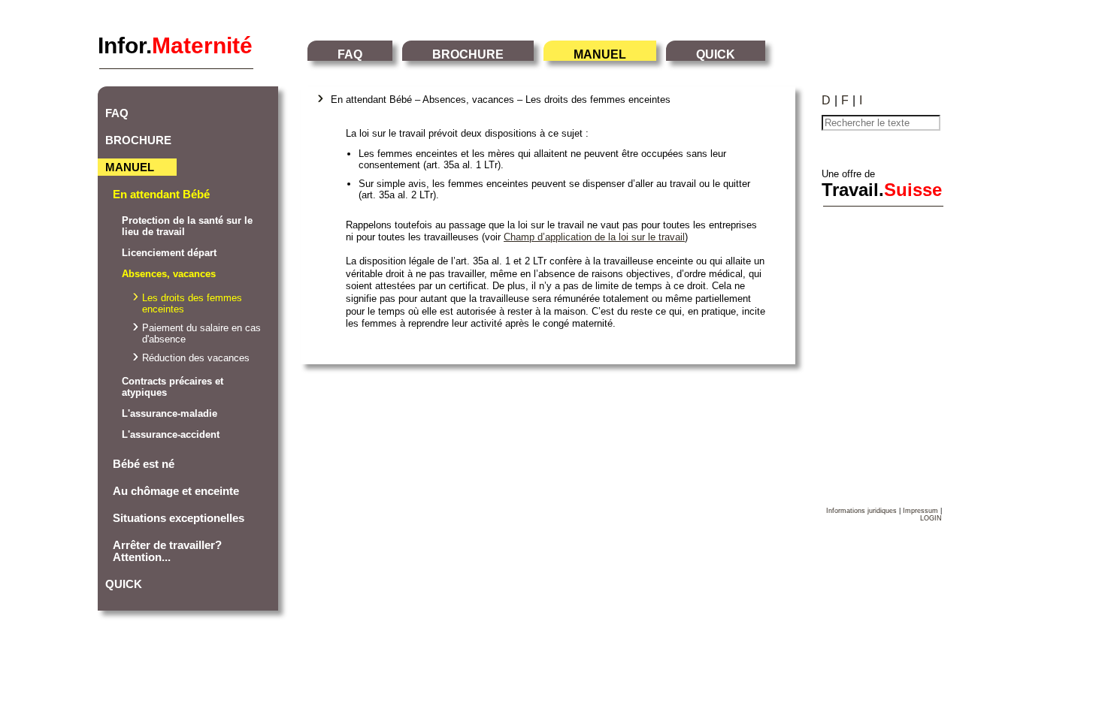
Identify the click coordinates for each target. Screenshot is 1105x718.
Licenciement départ (169, 252)
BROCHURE (468, 54)
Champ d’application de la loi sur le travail (594, 237)
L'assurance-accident (170, 434)
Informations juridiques (861, 510)
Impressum (920, 510)
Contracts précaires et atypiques (172, 387)
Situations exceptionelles (178, 518)
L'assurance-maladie (169, 413)
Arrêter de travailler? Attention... (167, 551)
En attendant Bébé (161, 195)
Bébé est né (143, 464)
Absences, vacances (169, 273)
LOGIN (931, 518)
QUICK (715, 54)
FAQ (350, 54)
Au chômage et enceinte (176, 491)
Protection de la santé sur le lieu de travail (187, 226)
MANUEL (600, 54)
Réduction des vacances (196, 358)
